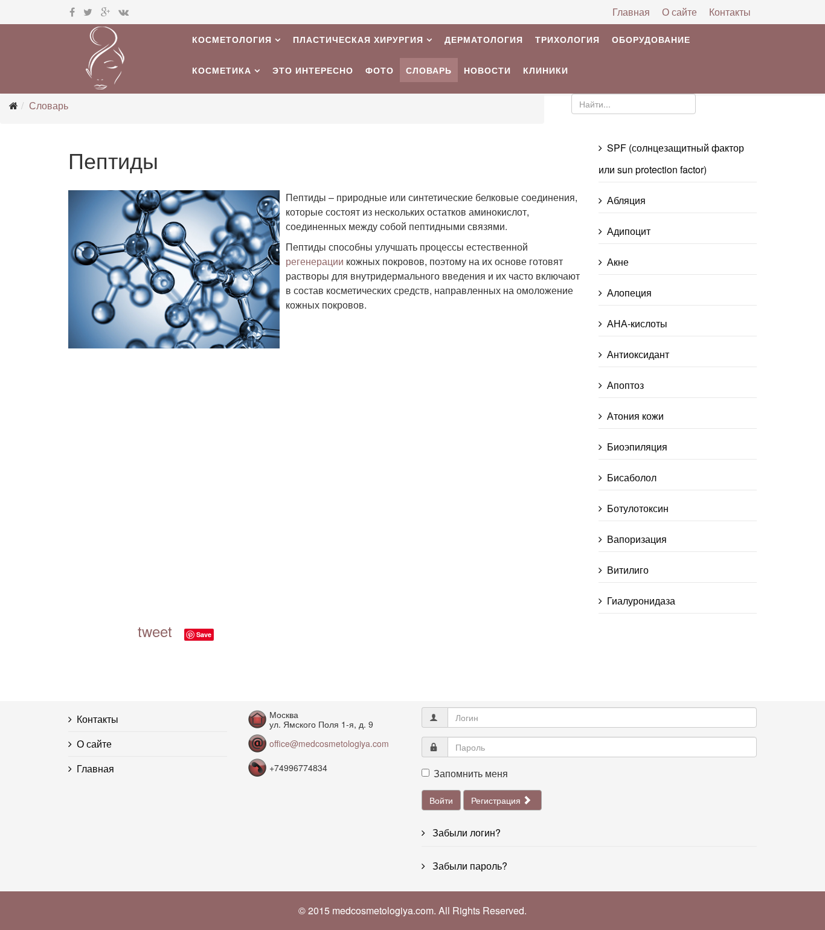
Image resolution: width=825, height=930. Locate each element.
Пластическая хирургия (358, 39)
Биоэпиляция (637, 447)
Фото (379, 70)
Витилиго (628, 570)
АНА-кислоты (637, 323)
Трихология (567, 39)
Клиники (545, 70)
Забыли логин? (465, 832)
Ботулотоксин (638, 508)
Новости (487, 70)
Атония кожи (635, 416)
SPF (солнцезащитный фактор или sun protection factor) (671, 158)
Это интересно (312, 70)
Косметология (232, 39)
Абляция (626, 200)
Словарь (429, 70)
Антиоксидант (638, 354)
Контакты (730, 12)
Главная (631, 12)
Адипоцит (628, 231)
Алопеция (629, 293)
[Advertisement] (243, 487)
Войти (441, 800)
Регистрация (497, 800)
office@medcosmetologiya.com (329, 743)
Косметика (221, 70)
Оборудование (651, 39)
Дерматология (484, 39)
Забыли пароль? (468, 866)
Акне (618, 262)
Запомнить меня (471, 773)
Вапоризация (637, 539)
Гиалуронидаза (641, 601)
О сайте (679, 12)
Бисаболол (631, 477)
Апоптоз (625, 385)
